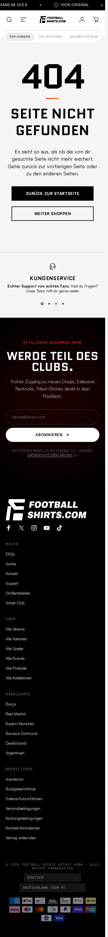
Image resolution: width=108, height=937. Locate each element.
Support (12, 583)
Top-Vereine (20, 37)
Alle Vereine (15, 629)
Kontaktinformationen (23, 828)
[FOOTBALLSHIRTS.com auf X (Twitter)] (21, 528)
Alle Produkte (16, 668)
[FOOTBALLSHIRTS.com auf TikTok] (59, 528)
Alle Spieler (15, 648)
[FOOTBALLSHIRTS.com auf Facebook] (9, 528)
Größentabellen (18, 593)
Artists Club (15, 603)
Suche (11, 564)
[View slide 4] (63, 303)
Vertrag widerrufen (21, 838)
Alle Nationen (16, 639)
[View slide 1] (42, 303)
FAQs (10, 554)
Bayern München (20, 723)
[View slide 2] (49, 303)
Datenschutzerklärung (49, 455)
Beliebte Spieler (84, 37)
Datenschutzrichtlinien (24, 798)
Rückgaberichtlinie (20, 789)
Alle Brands (15, 658)
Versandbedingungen (23, 808)
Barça (11, 704)
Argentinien (15, 753)
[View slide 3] (56, 303)
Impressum (15, 779)
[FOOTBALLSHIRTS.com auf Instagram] (34, 528)
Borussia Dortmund (21, 733)
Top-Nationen (50, 37)
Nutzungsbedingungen (24, 818)
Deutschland (16, 743)
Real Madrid (16, 714)
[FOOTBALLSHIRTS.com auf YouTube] (47, 528)
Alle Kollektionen (19, 678)
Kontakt (12, 573)
